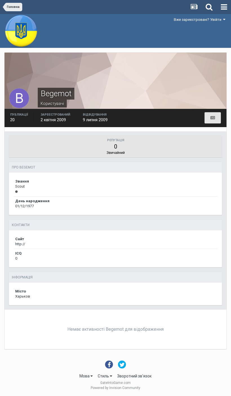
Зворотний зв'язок (134, 376)
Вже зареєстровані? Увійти (198, 19)
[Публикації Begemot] (213, 117)
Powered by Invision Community (115, 388)
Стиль (104, 376)
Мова (84, 376)
